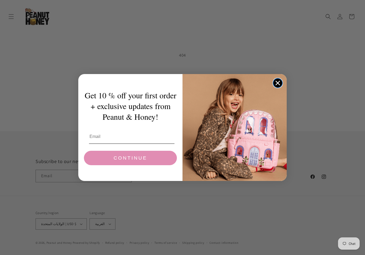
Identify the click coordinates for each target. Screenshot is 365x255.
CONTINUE (130, 158)
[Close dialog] (277, 83)
